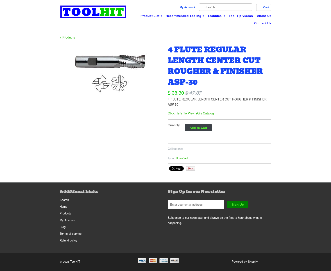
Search (64, 200)
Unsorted (182, 158)
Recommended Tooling (185, 16)
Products (65, 213)
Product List (151, 16)
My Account (187, 7)
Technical (216, 16)
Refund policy (68, 240)
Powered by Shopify (245, 261)
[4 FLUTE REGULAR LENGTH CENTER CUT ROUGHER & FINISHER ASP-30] (111, 71)
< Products (67, 37)
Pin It (190, 168)
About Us (264, 16)
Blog (63, 227)
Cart (266, 7)
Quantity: (174, 125)
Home (63, 206)
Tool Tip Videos (241, 16)
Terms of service (71, 233)
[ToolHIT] (93, 12)
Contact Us (262, 23)
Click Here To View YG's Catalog (191, 113)
